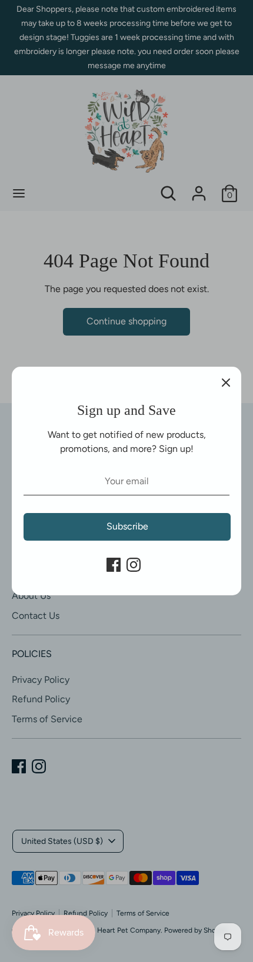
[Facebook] (113, 565)
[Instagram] (133, 565)
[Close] (226, 382)
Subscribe (127, 526)
